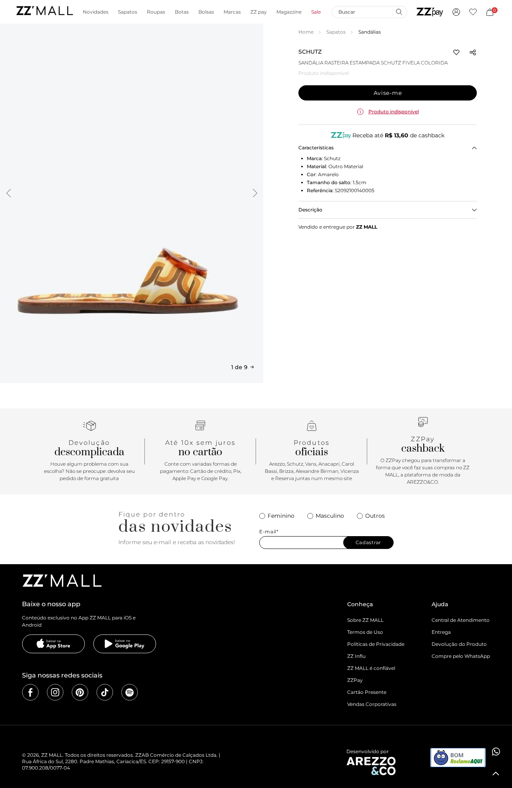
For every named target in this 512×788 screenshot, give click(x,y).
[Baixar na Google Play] (124, 643)
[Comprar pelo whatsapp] (496, 751)
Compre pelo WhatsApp (461, 656)
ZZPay (355, 680)
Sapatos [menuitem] (127, 12)
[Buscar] (398, 11)
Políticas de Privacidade (375, 644)
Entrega (441, 632)
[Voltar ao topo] (496, 773)
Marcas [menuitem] (232, 12)
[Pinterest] (80, 692)
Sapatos (336, 32)
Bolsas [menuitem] (206, 12)
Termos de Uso (365, 632)
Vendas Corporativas (371, 704)
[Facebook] (30, 692)
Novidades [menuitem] (95, 12)
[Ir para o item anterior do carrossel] (8, 193)
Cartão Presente (366, 692)
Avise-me (388, 92)
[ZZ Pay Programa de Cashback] (429, 12)
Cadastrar (368, 542)
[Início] (44, 12)
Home (306, 32)
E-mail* (269, 532)
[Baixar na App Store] (53, 643)
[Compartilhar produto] (473, 52)
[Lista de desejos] (473, 12)
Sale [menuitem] (316, 12)
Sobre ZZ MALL (365, 620)
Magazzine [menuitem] (289, 12)
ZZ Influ (356, 656)
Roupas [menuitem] (156, 12)
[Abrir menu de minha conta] (456, 12)
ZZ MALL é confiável (371, 668)
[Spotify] (129, 692)
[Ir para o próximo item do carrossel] (254, 193)
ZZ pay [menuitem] (258, 12)
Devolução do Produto (459, 644)
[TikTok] (104, 692)
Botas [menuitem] (182, 12)
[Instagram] (55, 692)
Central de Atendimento (461, 620)
